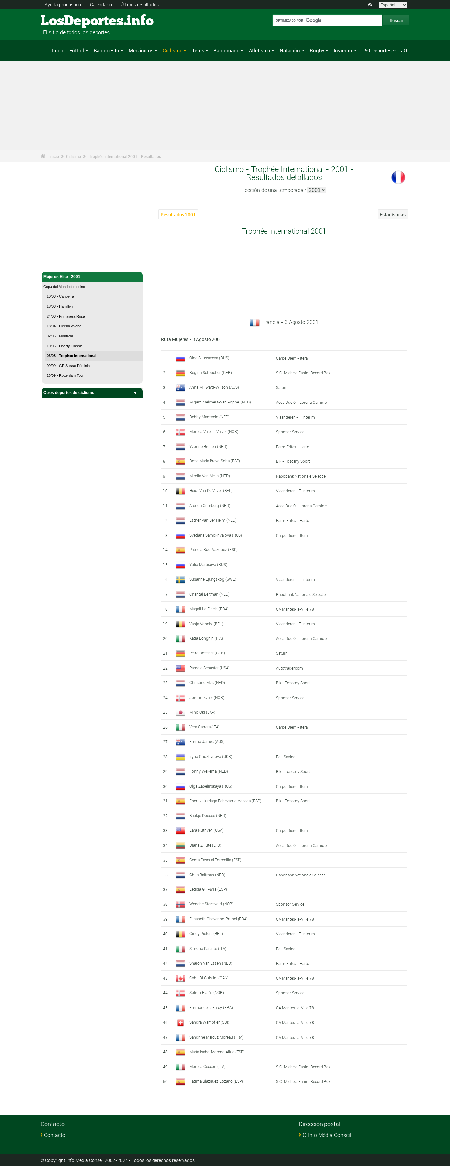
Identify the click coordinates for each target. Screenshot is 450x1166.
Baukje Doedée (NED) (207, 815)
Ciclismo (173, 50)
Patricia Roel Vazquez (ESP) (213, 549)
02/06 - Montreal (60, 336)
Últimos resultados (140, 4)
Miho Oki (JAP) (202, 712)
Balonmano (226, 50)
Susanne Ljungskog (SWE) (212, 579)
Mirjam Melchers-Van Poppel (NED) (220, 401)
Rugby (317, 50)
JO (404, 50)
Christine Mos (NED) (207, 682)
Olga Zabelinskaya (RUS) (210, 786)
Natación (290, 50)
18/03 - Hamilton (60, 306)
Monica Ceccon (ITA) (207, 1066)
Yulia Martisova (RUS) (208, 564)
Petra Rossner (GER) (207, 652)
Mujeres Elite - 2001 (61, 276)
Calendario (101, 4)
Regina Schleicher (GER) (210, 372)
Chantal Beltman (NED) (209, 594)
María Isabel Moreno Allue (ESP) (217, 1051)
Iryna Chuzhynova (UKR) (210, 756)
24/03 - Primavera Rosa (66, 316)
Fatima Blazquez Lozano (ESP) (216, 1081)
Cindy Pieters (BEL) (206, 933)
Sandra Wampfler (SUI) (209, 1022)
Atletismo (259, 50)
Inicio (58, 50)
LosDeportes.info (65, 21)
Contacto (54, 1135)
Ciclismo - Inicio (58, 263)
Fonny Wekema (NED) (208, 771)
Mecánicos (141, 50)
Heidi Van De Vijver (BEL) (211, 490)
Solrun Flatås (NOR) (206, 992)
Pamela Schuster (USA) (209, 667)
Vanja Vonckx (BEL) (206, 623)
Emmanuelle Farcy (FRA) (211, 1007)
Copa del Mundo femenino (64, 287)
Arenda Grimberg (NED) (209, 505)
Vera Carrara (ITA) (204, 726)
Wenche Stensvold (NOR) (211, 903)
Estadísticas (393, 214)
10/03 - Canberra (60, 296)
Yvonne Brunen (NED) (208, 446)
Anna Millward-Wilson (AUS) (214, 387)
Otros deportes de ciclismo (68, 392)
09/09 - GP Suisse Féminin (68, 366)
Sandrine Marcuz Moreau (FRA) (216, 1037)
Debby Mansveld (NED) (209, 416)
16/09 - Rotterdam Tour (65, 375)
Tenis (198, 50)
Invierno (343, 50)
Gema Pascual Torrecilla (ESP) (215, 859)
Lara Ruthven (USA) (206, 830)
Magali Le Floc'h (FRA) (209, 608)
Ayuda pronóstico (63, 4)
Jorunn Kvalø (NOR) (206, 697)
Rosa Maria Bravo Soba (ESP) (214, 460)
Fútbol (77, 50)
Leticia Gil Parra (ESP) (208, 889)
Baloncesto (106, 50)
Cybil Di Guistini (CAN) (209, 977)
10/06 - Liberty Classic (65, 346)
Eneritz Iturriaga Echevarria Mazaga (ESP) (225, 800)
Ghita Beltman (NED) (207, 874)
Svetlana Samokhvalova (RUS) (215, 535)
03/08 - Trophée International (71, 356)
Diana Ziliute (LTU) (205, 844)
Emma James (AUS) (207, 741)
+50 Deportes (377, 50)
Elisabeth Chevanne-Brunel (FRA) (218, 918)
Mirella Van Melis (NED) (209, 475)
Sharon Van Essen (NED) (210, 963)
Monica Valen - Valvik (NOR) (213, 431)
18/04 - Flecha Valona (64, 326)
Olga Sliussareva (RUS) (209, 357)
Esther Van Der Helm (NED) (213, 520)
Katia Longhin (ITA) (206, 638)
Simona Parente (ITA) (207, 948)
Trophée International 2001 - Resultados (125, 156)
